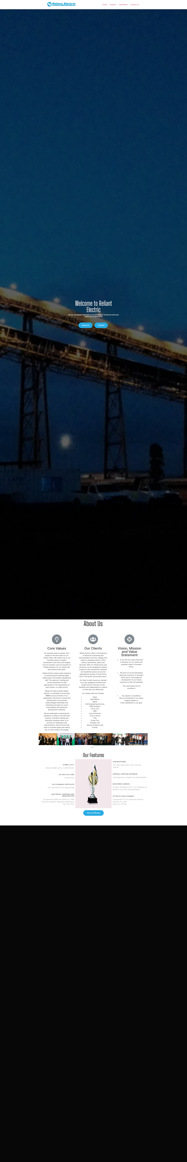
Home (105, 5)
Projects (113, 5)
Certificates (123, 5)
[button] (86, 325)
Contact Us (134, 5)
